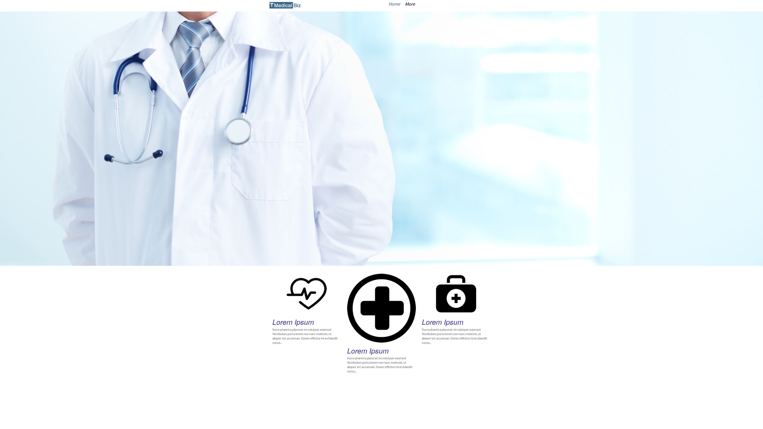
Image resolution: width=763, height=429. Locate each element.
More (410, 4)
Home (394, 4)
